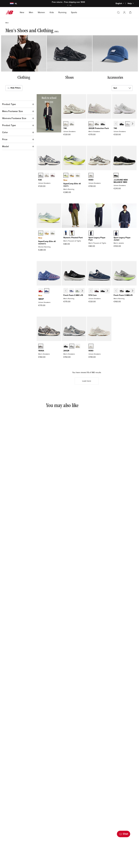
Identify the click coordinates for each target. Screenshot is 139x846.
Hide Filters (15, 88)
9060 (91, 180)
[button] (124, 12)
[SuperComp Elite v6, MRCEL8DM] (71, 175)
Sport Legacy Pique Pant (97, 238)
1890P (41, 299)
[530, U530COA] (52, 175)
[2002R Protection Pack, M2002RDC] (91, 124)
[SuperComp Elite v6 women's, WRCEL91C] (40, 233)
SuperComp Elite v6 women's (47, 242)
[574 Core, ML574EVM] (96, 291)
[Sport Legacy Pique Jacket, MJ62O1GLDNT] (116, 233)
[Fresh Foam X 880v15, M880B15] (121, 291)
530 (40, 180)
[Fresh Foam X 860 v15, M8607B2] (71, 291)
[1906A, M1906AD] (40, 346)
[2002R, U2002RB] (77, 346)
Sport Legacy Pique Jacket (122, 238)
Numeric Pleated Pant (73, 237)
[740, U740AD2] (65, 124)
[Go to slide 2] (69, 5)
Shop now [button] (49, 102)
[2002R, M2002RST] (71, 346)
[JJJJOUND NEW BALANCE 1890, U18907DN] (116, 175)
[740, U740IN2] (133, 124)
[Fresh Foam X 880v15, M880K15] (127, 291)
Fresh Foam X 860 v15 (73, 295)
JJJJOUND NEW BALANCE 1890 (121, 181)
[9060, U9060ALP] (91, 175)
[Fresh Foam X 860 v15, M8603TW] (77, 291)
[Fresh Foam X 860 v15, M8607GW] (83, 291)
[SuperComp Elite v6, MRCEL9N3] (77, 175)
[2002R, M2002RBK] (65, 346)
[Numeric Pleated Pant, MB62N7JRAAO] (71, 233)
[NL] (10, 3)
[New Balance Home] (10, 12)
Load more (86, 381)
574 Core (93, 295)
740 (65, 128)
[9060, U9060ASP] (91, 346)
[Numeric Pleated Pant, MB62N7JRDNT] (65, 233)
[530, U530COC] (40, 175)
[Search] (118, 12)
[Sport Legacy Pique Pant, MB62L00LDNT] (91, 233)
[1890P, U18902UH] (40, 291)
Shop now (84, 2)
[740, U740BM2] (121, 124)
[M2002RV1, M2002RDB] (102, 124)
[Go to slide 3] (71, 5)
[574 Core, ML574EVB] (102, 291)
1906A (41, 351)
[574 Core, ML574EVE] (108, 291)
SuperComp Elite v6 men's (72, 184)
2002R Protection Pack (99, 128)
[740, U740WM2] (127, 124)
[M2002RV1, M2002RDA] (96, 124)
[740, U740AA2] (71, 124)
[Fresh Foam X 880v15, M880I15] (133, 291)
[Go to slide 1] (68, 5)
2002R (66, 351)
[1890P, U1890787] (46, 291)
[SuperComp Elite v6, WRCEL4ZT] (52, 233)
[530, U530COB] (46, 175)
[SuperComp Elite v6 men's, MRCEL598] (65, 175)
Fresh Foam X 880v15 (123, 295)
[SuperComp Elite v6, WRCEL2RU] (46, 233)
